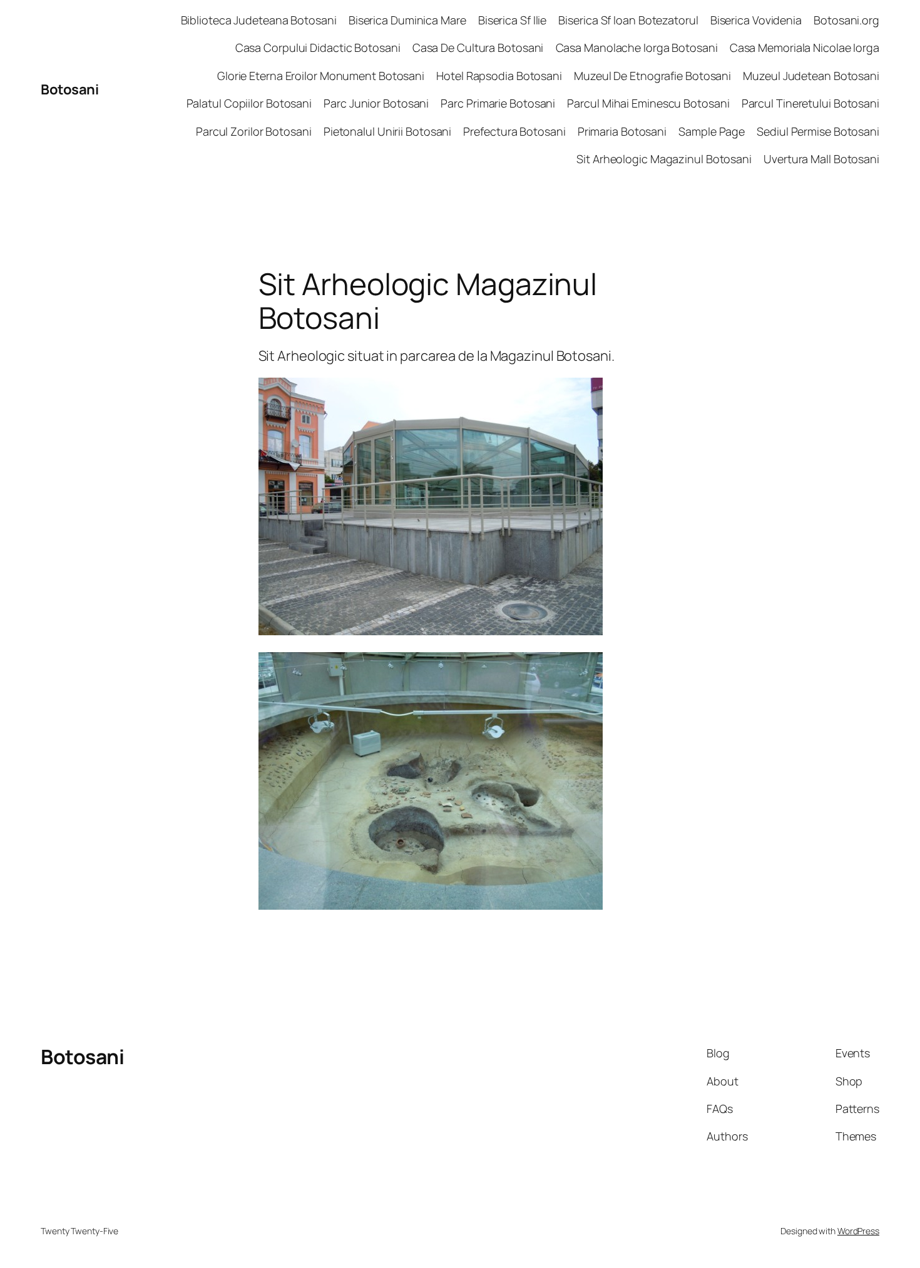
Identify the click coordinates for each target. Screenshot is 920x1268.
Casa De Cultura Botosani (478, 47)
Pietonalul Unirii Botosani (387, 131)
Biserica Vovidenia (756, 20)
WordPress (858, 1231)
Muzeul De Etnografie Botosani (652, 75)
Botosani (69, 89)
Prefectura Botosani (514, 131)
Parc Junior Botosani (376, 103)
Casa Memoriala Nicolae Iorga (804, 47)
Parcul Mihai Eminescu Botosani (648, 103)
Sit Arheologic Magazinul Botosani (664, 158)
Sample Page (711, 131)
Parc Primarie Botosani (498, 103)
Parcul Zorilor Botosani (254, 131)
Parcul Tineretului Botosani (810, 103)
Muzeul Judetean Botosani (811, 75)
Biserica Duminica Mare (407, 20)
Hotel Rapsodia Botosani (499, 75)
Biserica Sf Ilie (512, 20)
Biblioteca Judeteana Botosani (259, 20)
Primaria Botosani (622, 131)
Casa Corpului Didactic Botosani (318, 47)
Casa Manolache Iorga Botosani (637, 47)
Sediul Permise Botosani (818, 131)
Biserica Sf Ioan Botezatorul (628, 20)
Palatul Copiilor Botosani (249, 103)
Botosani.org (846, 20)
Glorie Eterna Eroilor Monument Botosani (320, 75)
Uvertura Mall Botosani (821, 158)
